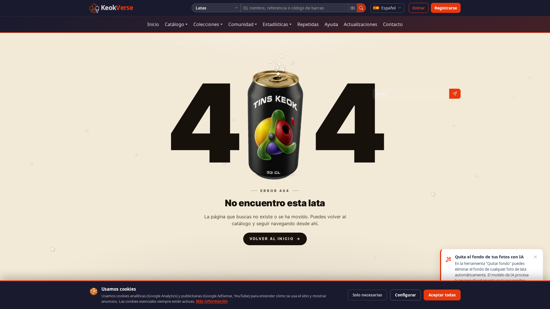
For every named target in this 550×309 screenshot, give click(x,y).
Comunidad (241, 24)
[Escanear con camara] (352, 7)
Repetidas (308, 24)
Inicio (153, 24)
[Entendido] (535, 257)
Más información (212, 301)
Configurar (405, 295)
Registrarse (446, 8)
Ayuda (331, 24)
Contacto (393, 24)
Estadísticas (275, 24)
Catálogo (174, 24)
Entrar (418, 8)
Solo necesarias (367, 295)
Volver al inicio (275, 238)
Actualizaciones (360, 24)
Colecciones (206, 24)
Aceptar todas (442, 295)
